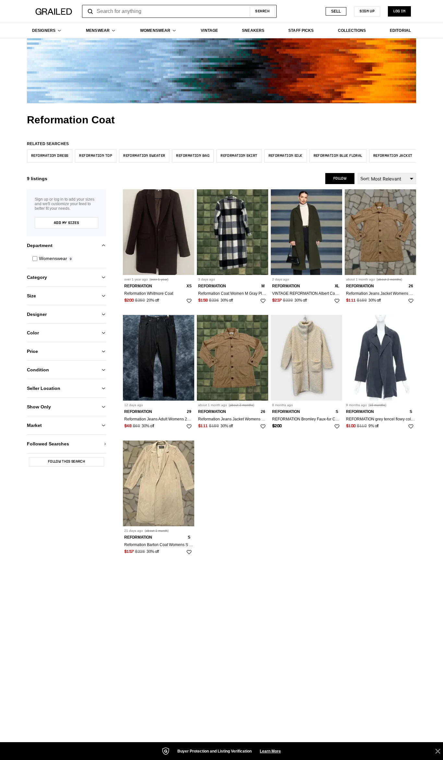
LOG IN (399, 11)
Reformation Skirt (239, 155)
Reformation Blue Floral (338, 155)
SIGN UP (367, 11)
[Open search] (90, 11)
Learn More (270, 751)
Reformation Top (95, 155)
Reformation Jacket (393, 155)
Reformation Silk (286, 155)
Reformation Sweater (144, 155)
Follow (339, 178)
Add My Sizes (66, 223)
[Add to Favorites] (189, 301)
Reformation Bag (193, 155)
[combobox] (179, 11)
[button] (66, 259)
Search (262, 11)
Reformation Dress (49, 155)
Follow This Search (66, 461)
